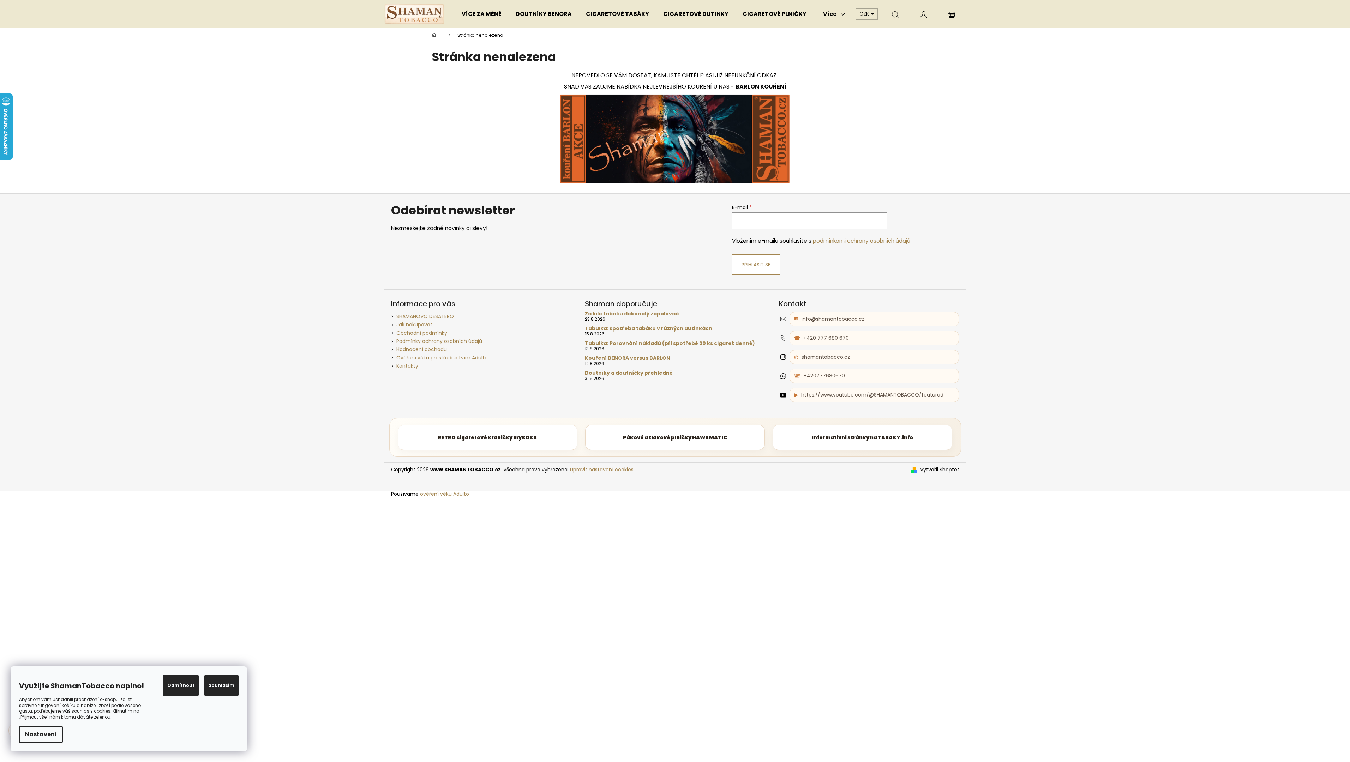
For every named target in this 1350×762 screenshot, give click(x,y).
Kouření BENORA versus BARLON (627, 358)
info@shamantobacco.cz (833, 318)
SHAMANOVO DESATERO (425, 316)
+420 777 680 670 (826, 337)
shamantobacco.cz (826, 357)
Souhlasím (221, 685)
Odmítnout (180, 685)
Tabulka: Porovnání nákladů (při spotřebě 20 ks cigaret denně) (670, 343)
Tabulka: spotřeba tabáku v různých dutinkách (648, 328)
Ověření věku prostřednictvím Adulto (442, 357)
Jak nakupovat (414, 324)
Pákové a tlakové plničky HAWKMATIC (675, 437)
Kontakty (407, 365)
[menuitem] (482, 14)
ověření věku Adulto (444, 493)
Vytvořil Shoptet (939, 469)
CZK (864, 13)
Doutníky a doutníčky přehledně (629, 373)
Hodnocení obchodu (421, 349)
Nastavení (41, 734)
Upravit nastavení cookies (602, 469)
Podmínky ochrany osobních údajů (439, 341)
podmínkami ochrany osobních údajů (861, 240)
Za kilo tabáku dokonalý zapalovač (632, 313)
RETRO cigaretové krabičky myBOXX (487, 437)
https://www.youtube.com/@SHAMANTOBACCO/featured (872, 394)
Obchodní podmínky (421, 333)
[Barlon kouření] (675, 138)
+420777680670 (824, 375)
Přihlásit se (756, 264)
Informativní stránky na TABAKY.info (862, 437)
